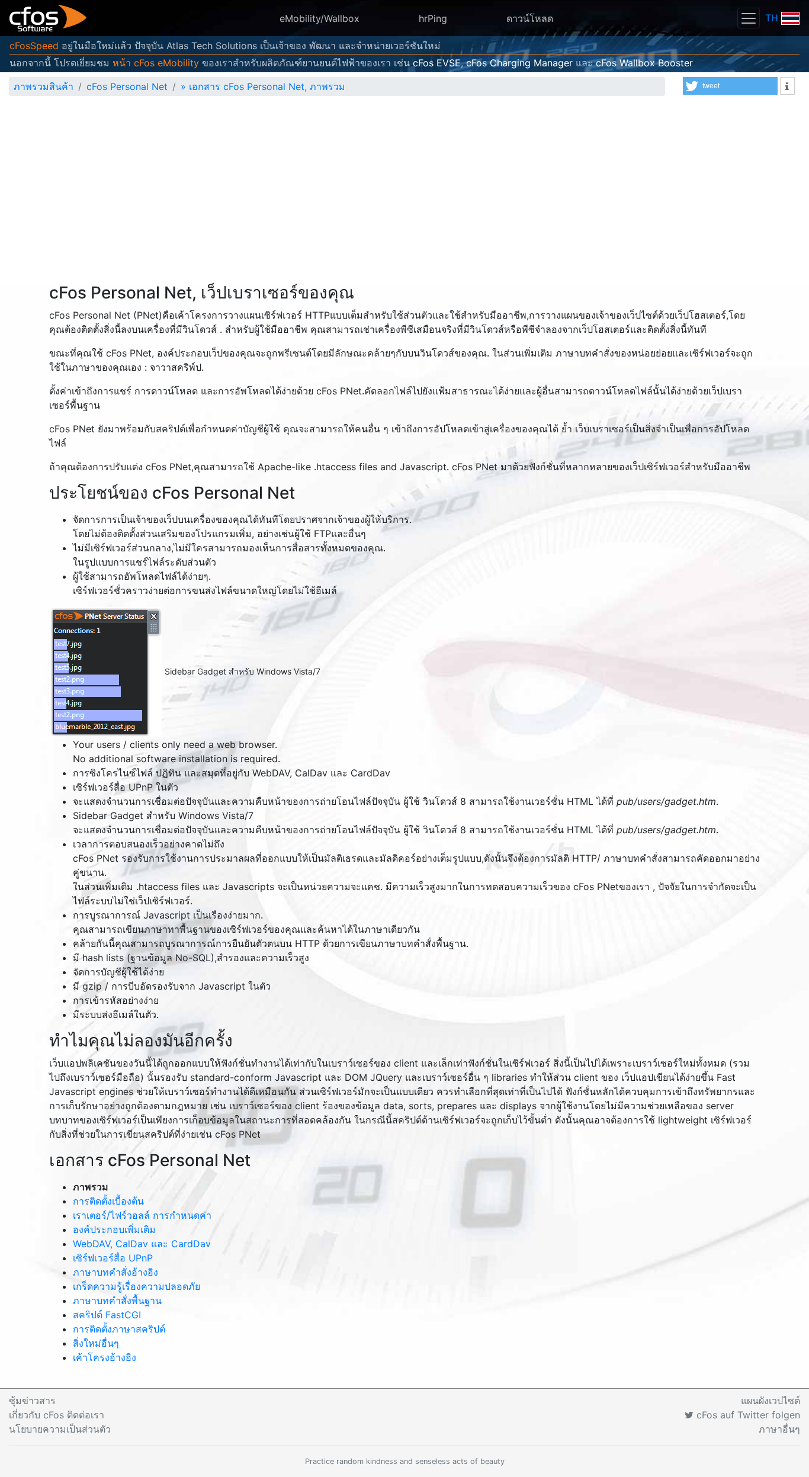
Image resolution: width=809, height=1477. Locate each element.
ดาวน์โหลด (529, 18)
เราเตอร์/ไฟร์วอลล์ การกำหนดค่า (142, 1215)
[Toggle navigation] (748, 18)
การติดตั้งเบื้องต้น (108, 1201)
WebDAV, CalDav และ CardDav (142, 1244)
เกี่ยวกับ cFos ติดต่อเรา (56, 1415)
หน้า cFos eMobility (156, 63)
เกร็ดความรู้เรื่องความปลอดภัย (136, 1286)
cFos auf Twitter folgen (747, 1415)
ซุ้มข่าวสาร (32, 1401)
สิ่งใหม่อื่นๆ (96, 1343)
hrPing (433, 18)
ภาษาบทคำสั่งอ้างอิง (115, 1272)
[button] (730, 86)
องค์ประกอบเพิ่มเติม (114, 1229)
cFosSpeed (34, 46)
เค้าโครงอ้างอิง (104, 1357)
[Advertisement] (404, 194)
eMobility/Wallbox (319, 18)
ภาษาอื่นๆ (779, 1429)
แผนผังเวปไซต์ (770, 1401)
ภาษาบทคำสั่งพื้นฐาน (117, 1300)
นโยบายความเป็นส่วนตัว (60, 1429)
